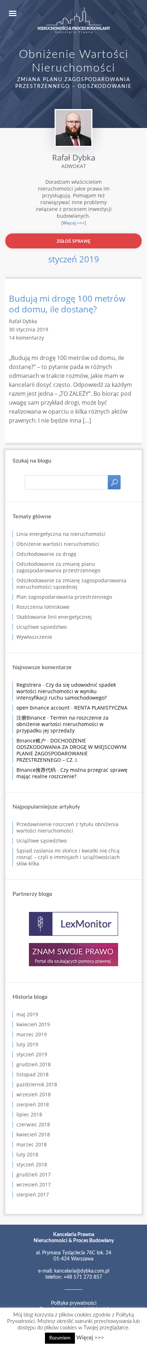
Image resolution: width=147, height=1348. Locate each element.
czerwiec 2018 (33, 1124)
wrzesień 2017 (33, 1184)
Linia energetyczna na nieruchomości (61, 533)
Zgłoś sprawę (73, 241)
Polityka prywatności (73, 1303)
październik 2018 (36, 1084)
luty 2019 (27, 1044)
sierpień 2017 (32, 1194)
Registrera (28, 684)
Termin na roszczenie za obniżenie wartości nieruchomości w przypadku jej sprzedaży (62, 724)
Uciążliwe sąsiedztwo (41, 626)
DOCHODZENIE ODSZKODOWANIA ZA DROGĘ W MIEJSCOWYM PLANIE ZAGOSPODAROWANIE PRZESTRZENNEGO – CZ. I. (71, 750)
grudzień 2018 (33, 1064)
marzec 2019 (31, 1034)
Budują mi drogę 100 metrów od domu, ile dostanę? (67, 304)
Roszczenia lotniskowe (43, 606)
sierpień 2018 (32, 1104)
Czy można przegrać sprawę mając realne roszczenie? (71, 773)
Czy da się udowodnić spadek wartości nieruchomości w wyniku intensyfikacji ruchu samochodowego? (66, 691)
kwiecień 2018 (33, 1134)
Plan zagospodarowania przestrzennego (64, 596)
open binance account (43, 707)
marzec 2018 (31, 1144)
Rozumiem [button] (60, 1338)
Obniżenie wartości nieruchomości (57, 543)
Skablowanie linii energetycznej (54, 616)
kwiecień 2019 (33, 1024)
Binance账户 (31, 740)
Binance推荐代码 (36, 769)
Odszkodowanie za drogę (46, 553)
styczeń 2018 (31, 1164)
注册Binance (31, 717)
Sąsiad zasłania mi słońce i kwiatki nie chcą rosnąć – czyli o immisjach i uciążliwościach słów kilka (68, 857)
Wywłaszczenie (34, 636)
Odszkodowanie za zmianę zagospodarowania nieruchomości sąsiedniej (71, 583)
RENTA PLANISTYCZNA (100, 707)
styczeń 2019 (31, 1054)
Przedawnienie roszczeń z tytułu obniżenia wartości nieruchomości (67, 827)
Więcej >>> (90, 1337)
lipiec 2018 (29, 1114)
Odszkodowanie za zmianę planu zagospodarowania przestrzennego (58, 567)
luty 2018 (27, 1154)
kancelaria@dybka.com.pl (81, 1271)
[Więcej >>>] (73, 223)
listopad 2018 (32, 1074)
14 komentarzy (26, 337)
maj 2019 (27, 1014)
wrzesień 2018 (33, 1094)
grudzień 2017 (33, 1174)
